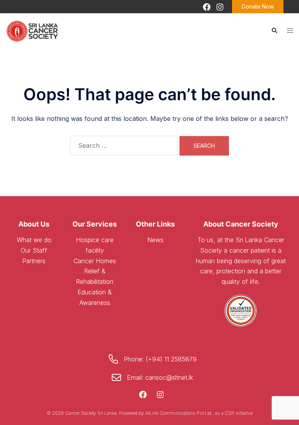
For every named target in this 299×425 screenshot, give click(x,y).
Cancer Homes (95, 261)
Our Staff (34, 250)
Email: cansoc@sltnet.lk (160, 377)
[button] (274, 30)
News (155, 240)
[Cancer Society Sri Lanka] (33, 30)
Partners (34, 261)
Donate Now (258, 6)
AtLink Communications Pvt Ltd (179, 413)
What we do (34, 240)
